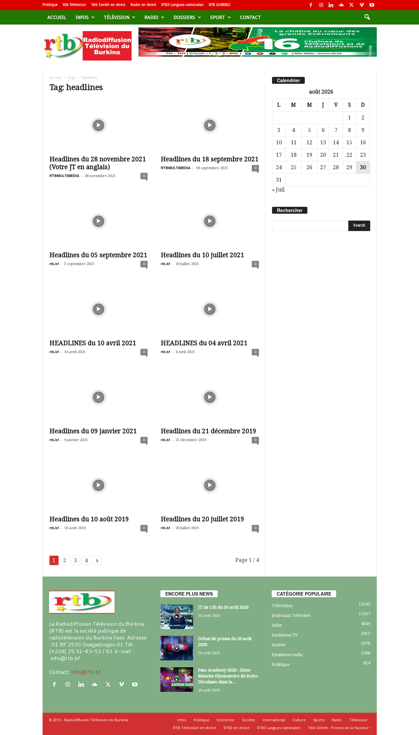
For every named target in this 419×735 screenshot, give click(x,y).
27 (323, 167)
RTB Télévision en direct (194, 727)
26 (309, 167)
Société (279, 644)
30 (363, 167)
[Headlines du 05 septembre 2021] (98, 221)
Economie (225, 719)
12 (309, 142)
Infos (82, 17)
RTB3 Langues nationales (182, 5)
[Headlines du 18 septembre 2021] (210, 125)
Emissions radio (287, 654)
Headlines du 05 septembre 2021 (98, 255)
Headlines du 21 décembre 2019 (208, 431)
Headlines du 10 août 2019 (89, 519)
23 (363, 155)
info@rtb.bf (86, 671)
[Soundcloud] (341, 5)
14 (336, 142)
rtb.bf (54, 263)
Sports (318, 719)
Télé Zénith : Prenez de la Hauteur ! (339, 727)
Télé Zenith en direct (108, 5)
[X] (351, 5)
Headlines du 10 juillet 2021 (202, 255)
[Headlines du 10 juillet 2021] (210, 221)
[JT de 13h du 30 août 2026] (176, 616)
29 (349, 167)
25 (294, 167)
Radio (151, 17)
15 (349, 142)
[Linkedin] (331, 5)
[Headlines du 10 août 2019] (98, 485)
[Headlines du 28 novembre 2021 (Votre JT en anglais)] (98, 125)
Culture (299, 719)
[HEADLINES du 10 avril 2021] (98, 309)
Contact (250, 17)
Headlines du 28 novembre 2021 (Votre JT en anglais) (97, 163)
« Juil (278, 190)
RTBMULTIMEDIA (64, 175)
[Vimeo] (362, 5)
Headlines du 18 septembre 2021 (210, 159)
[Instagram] (321, 5)
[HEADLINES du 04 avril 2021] (210, 309)
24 (279, 167)
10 (279, 142)
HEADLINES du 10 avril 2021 (92, 343)
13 (323, 142)
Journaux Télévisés (291, 615)
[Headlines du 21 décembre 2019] (210, 397)
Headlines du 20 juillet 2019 (202, 519)
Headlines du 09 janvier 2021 (93, 431)
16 (363, 142)
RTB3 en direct (236, 727)
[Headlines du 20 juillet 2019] (210, 485)
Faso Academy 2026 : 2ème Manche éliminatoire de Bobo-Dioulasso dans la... (228, 676)
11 (294, 142)
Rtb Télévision (74, 5)
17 (279, 155)
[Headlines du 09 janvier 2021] (98, 397)
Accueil (56, 17)
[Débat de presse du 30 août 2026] (176, 648)
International (274, 719)
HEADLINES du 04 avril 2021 (204, 343)
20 (323, 155)
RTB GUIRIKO (219, 5)
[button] (367, 17)
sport (217, 17)
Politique (50, 5)
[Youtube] (372, 5)
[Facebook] (311, 5)
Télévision (116, 17)
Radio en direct (143, 5)
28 (336, 167)
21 (336, 155)
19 (309, 155)
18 (294, 155)
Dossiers (184, 17)
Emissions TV (285, 635)
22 (349, 155)
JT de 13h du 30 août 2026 (223, 607)
